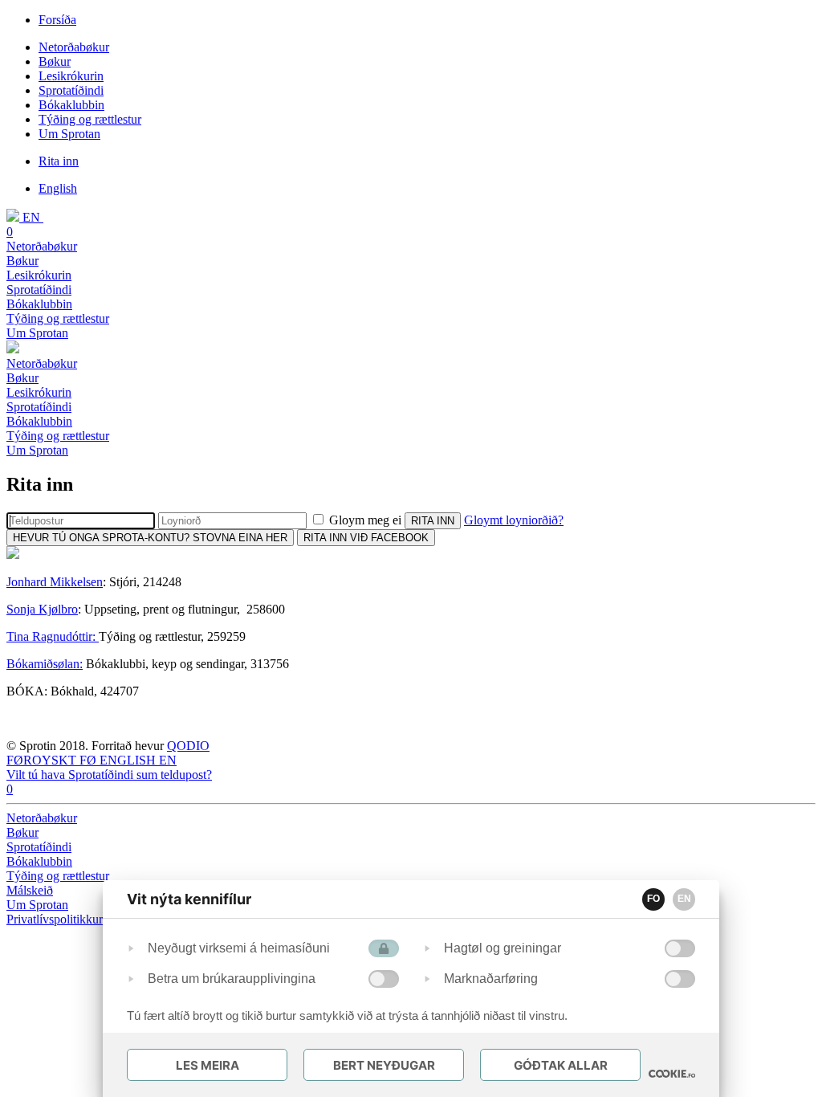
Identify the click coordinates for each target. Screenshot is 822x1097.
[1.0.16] (672, 1073)
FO (653, 898)
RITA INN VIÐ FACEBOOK (366, 538)
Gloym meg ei (365, 520)
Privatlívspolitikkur (56, 919)
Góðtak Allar (561, 1065)
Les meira (207, 1065)
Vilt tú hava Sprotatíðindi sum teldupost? (109, 774)
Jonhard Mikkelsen (54, 582)
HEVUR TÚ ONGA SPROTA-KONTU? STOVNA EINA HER (150, 538)
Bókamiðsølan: (44, 664)
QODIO (188, 745)
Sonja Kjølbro (42, 609)
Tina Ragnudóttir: (52, 636)
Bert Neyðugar (384, 1065)
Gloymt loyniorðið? (514, 520)
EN (684, 898)
